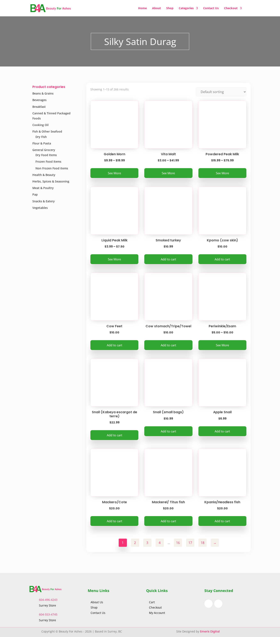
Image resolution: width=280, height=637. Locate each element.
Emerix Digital (210, 631)
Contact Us (211, 8)
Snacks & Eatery (43, 201)
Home (142, 8)
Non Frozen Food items (51, 168)
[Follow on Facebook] (208, 604)
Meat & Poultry (43, 188)
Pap (35, 194)
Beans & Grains (42, 93)
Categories (186, 8)
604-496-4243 (48, 600)
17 (190, 542)
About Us (97, 602)
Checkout (231, 8)
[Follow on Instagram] (218, 604)
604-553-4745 (48, 614)
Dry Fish (41, 137)
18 (202, 542)
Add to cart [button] (168, 259)
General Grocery (43, 150)
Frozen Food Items (48, 161)
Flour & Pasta (41, 143)
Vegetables (40, 208)
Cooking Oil (40, 125)
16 (178, 542)
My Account (157, 613)
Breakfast (39, 107)
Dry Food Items (46, 155)
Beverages (39, 100)
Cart (152, 602)
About (156, 8)
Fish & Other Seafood (47, 131)
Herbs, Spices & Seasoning (50, 181)
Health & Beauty (43, 175)
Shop (169, 8)
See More (114, 173)
